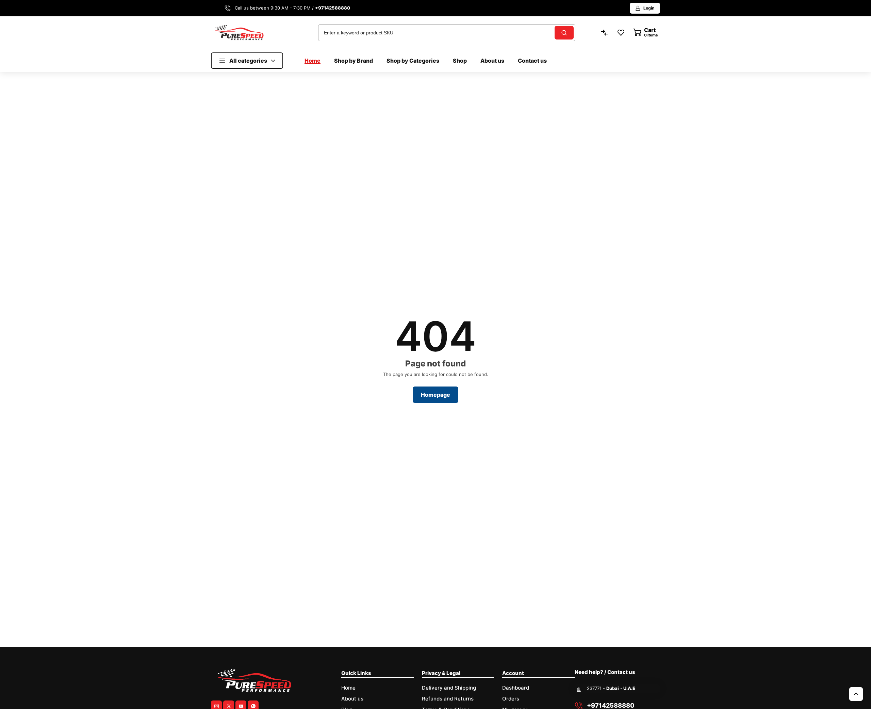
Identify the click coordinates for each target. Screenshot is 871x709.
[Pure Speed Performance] (239, 32)
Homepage (435, 394)
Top (856, 694)
